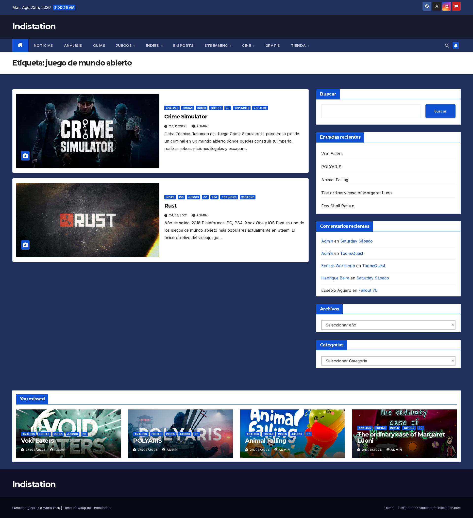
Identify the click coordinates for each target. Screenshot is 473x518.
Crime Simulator (185, 116)
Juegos (124, 45)
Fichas (188, 108)
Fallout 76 (367, 290)
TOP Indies (241, 108)
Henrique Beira (335, 277)
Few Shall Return (337, 205)
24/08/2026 (36, 450)
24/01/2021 (179, 215)
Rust (170, 205)
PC (228, 108)
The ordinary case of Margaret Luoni (356, 192)
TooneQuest (351, 253)
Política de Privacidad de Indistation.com (429, 508)
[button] (447, 45)
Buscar (328, 94)
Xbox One (247, 197)
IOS (181, 197)
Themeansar (102, 508)
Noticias (43, 45)
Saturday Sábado (356, 241)
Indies (153, 45)
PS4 (214, 197)
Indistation (33, 26)
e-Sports (183, 45)
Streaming (216, 45)
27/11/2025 (179, 126)
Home (389, 508)
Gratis (272, 45)
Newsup (79, 508)
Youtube (260, 108)
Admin (202, 126)
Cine (247, 45)
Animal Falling (334, 179)
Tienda (299, 45)
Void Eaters (332, 153)
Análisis (73, 45)
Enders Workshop (338, 265)
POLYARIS (331, 166)
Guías (99, 45)
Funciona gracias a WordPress (36, 508)
